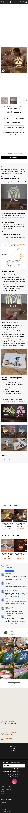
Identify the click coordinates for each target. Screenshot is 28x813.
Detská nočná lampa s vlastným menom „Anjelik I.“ (20, 524)
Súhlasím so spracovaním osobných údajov (11, 771)
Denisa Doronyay (9, 607)
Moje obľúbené (4, 796)
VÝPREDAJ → (14, 757)
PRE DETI (6, 5)
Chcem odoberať (14, 768)
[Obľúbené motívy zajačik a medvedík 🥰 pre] (7, 644)
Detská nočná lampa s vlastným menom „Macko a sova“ (20, 554)
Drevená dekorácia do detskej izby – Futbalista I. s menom (7, 554)
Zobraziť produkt (7, 528)
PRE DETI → (14, 750)
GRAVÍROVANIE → (14, 753)
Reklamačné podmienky (6, 811)
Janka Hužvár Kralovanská (11, 590)
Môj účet (2, 791)
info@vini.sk (22, 401)
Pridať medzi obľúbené (14, 161)
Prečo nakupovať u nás (5, 806)
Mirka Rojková (8, 573)
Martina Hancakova (10, 582)
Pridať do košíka (14, 157)
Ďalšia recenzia (14, 623)
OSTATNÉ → (14, 755)
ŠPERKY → (14, 748)
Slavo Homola (8, 615)
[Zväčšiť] (3, 70)
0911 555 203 (11, 401)
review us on (9, 571)
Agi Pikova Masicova (10, 598)
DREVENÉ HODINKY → (14, 746)
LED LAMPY (11, 5)
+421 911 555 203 (15, 774)
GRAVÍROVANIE (9, 738)
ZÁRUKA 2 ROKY (9, 727)
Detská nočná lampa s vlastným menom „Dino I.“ (7, 524)
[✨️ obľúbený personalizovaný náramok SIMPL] (7, 672)
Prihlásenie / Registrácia (6, 789)
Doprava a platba (6, 459)
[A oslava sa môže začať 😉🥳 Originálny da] (7, 658)
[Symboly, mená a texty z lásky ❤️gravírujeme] (21, 672)
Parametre (4, 455)
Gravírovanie (3, 802)
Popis (2, 166)
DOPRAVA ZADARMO (10, 721)
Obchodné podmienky (5, 809)
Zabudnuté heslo (4, 793)
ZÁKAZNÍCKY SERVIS (10, 733)
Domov (2, 5)
